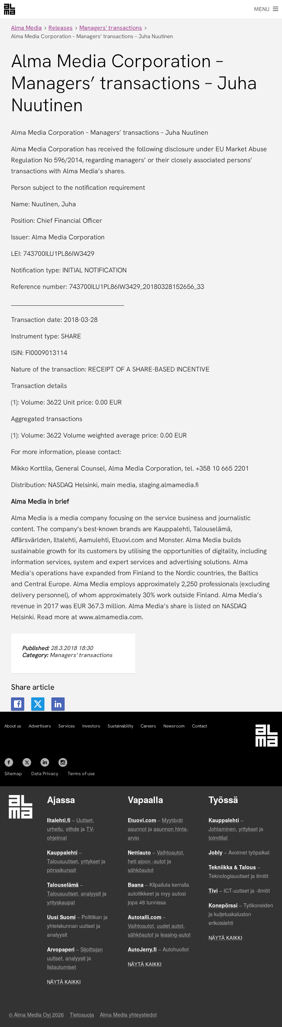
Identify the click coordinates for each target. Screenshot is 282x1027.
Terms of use (81, 773)
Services (66, 726)
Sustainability (120, 726)
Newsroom (174, 726)
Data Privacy (44, 773)
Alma (9, 9)
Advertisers (40, 726)
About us (12, 726)
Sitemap (13, 773)
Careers (148, 726)
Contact (199, 726)
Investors (91, 726)
